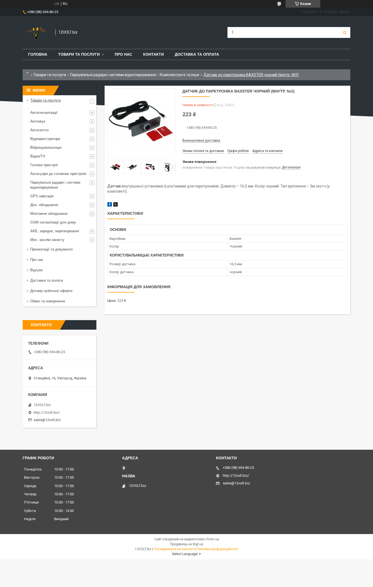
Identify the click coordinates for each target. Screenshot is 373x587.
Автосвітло (39, 130)
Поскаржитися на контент (174, 549)
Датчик (114, 186)
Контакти (153, 54)
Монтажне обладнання (48, 213)
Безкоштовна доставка (201, 140)
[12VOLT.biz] (36, 32)
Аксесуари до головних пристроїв (58, 174)
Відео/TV (37, 156)
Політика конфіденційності (217, 549)
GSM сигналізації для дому (53, 222)
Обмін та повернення (47, 301)
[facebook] (109, 205)
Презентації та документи (51, 249)
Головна (37, 54)
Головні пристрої (44, 165)
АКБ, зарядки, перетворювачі (54, 231)
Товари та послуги (79, 54)
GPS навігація (42, 196)
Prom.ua (212, 539)
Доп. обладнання (44, 205)
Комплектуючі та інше (179, 75)
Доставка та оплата (197, 54)
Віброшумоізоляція (45, 147)
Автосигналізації (44, 113)
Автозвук (37, 121)
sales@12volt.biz (47, 420)
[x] (115, 205)
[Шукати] (344, 32)
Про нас (123, 54)
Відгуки (36, 270)
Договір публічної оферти (51, 291)
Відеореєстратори (45, 139)
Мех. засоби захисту (47, 240)
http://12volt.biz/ (47, 412)
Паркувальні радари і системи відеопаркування (113, 75)
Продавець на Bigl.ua (186, 544)
